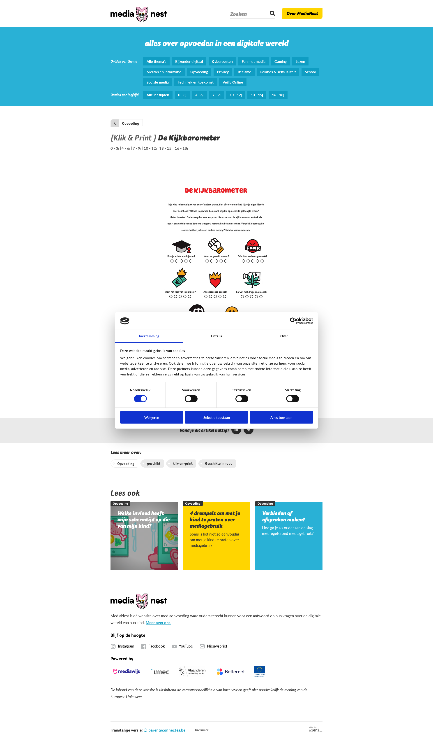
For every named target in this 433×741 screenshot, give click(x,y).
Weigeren (151, 417)
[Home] (139, 13)
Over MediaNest (302, 13)
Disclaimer (200, 730)
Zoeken (238, 14)
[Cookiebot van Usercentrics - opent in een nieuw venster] (293, 320)
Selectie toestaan (216, 417)
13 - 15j (165, 148)
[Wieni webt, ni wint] (315, 729)
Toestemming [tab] (148, 335)
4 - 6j (126, 148)
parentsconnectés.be (166, 730)
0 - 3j (115, 148)
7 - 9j (137, 148)
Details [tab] (216, 335)
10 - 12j (150, 148)
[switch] (191, 398)
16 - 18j (181, 148)
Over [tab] (284, 335)
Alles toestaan (281, 417)
